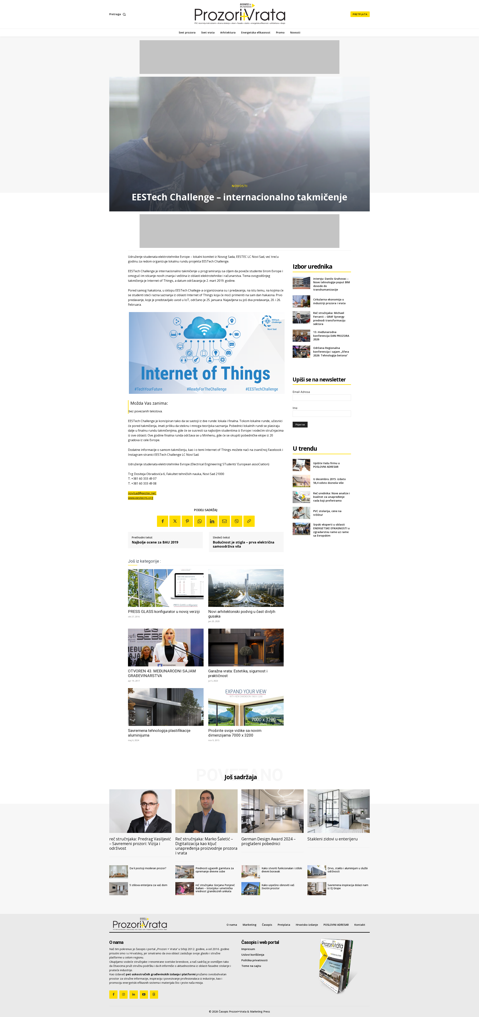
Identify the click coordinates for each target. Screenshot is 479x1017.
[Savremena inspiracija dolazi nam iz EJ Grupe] (316, 888)
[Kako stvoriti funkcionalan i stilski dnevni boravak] (250, 871)
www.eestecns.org (140, 498)
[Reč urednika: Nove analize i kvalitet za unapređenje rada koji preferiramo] (301, 497)
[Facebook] (162, 521)
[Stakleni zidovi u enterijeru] (338, 811)
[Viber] (236, 521)
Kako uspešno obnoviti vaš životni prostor (278, 886)
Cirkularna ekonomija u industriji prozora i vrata (329, 301)
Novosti (240, 185)
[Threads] (154, 994)
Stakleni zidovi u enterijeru (332, 839)
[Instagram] (123, 994)
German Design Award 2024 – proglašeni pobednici (268, 841)
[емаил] (224, 521)
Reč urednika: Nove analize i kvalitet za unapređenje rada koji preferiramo (331, 496)
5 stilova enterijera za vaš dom (148, 885)
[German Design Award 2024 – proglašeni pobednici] (272, 811)
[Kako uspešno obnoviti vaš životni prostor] (250, 888)
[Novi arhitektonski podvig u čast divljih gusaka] (246, 588)
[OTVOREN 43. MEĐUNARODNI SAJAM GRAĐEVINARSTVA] (166, 647)
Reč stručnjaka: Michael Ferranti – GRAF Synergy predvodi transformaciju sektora (329, 318)
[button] (118, 14)
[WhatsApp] (199, 521)
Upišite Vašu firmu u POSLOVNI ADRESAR (326, 465)
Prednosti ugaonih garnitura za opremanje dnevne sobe (215, 869)
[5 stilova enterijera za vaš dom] (118, 888)
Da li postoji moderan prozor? (147, 868)
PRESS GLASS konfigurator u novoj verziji (164, 611)
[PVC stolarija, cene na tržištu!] (301, 513)
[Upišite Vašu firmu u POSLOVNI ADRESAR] (301, 465)
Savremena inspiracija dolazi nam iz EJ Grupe (348, 886)
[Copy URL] (249, 521)
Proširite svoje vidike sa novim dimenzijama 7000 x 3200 (234, 732)
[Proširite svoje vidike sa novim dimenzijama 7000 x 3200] (246, 707)
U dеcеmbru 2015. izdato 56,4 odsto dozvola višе (329, 481)
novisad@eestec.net (142, 493)
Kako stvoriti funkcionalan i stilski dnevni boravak (282, 869)
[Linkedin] (212, 521)
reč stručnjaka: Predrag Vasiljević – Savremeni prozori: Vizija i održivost (140, 843)
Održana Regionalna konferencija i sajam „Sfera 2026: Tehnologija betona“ (331, 351)
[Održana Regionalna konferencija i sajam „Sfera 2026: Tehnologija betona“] (301, 352)
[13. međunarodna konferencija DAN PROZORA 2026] (301, 336)
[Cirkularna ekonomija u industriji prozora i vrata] (301, 301)
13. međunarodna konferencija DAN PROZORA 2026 (331, 335)
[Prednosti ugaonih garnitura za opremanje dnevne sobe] (184, 871)
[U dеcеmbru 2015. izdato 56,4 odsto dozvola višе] (301, 481)
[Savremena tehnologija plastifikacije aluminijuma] (166, 707)
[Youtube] (144, 994)
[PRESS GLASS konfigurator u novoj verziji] (166, 588)
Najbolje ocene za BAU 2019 (155, 542)
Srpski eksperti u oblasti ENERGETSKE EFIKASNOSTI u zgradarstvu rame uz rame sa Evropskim (331, 530)
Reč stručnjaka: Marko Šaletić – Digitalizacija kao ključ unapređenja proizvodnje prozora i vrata (206, 846)
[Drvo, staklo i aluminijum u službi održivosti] (316, 871)
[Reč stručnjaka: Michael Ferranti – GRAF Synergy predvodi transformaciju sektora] (301, 317)
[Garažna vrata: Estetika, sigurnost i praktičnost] (246, 647)
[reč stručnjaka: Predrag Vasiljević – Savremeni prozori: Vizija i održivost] (140, 811)
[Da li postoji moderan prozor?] (118, 871)
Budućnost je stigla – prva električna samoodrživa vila (243, 544)
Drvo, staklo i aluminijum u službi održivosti (348, 869)
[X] (175, 521)
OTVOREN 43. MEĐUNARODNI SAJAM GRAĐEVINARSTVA (162, 673)
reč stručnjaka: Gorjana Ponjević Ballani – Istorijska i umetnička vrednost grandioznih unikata (215, 888)
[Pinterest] (187, 521)
